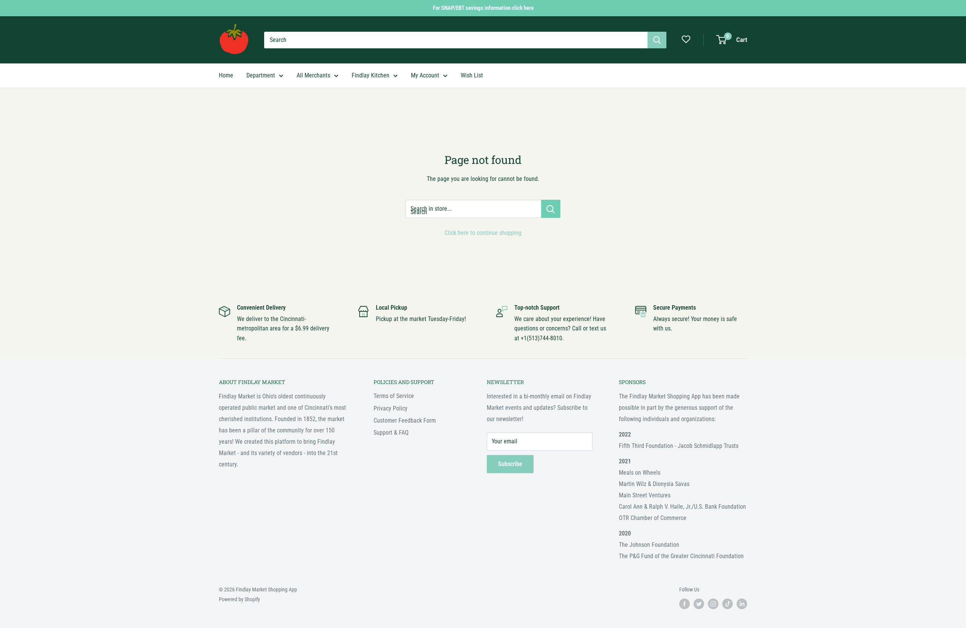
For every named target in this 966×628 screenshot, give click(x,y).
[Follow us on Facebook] (684, 604)
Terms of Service (394, 396)
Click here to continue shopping (483, 232)
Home (226, 75)
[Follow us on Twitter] (699, 604)
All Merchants (313, 75)
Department (260, 75)
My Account (425, 75)
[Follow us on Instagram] (713, 604)
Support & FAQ (391, 432)
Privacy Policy (391, 408)
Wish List (472, 75)
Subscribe (510, 464)
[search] (456, 40)
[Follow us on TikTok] (727, 604)
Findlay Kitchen (370, 75)
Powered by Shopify (239, 599)
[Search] (657, 40)
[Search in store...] (550, 209)
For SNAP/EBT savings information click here (483, 8)
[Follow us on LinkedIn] (742, 604)
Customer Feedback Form (405, 420)
